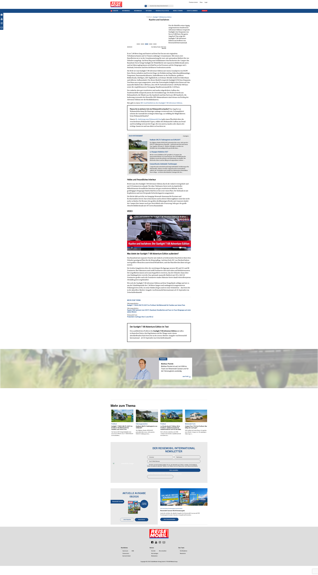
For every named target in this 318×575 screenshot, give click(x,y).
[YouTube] (156, 543)
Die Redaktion (183, 551)
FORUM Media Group (171, 561)
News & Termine (178, 10)
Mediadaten (154, 556)
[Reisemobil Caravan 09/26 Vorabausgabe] (183, 497)
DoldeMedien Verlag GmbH (158, 561)
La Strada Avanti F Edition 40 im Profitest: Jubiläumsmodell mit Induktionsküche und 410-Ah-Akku (170, 428)
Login (205, 2)
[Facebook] (2, 15)
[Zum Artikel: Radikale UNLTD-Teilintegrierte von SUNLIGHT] (138, 145)
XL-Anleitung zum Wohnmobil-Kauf (148, 119)
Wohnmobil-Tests (132, 315)
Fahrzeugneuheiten (132, 303)
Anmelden (173, 470)
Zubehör (115, 10)
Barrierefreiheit (127, 556)
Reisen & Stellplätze (162, 10)
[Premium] (204, 11)
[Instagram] (160, 543)
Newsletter (183, 553)
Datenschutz (126, 553)
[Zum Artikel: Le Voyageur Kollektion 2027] (138, 157)
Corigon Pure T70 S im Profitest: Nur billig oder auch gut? (196, 427)
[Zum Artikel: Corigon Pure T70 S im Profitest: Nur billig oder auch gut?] (196, 416)
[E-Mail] (164, 543)
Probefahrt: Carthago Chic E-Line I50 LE (140, 317)
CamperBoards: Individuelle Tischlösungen (163, 164)
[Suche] (146, 6)
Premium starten (193, 2)
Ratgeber (149, 10)
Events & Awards (192, 10)
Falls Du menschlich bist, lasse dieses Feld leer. (164, 474)
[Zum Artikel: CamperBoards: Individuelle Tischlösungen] (138, 169)
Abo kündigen (154, 553)
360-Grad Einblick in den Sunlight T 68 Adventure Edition (161, 103)
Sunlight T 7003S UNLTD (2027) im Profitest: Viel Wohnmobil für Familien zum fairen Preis (156, 305)
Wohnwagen (138, 10)
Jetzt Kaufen (127, 519)
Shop (201, 2)
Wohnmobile (126, 10)
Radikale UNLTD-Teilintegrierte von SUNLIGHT (165, 140)
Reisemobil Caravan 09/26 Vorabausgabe (172, 510)
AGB (133, 551)
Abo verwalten (162, 551)
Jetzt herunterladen (169, 519)
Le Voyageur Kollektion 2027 (159, 152)
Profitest (149, 17)
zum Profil (185, 376)
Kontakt (153, 551)
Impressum (125, 551)
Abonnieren (141, 519)
